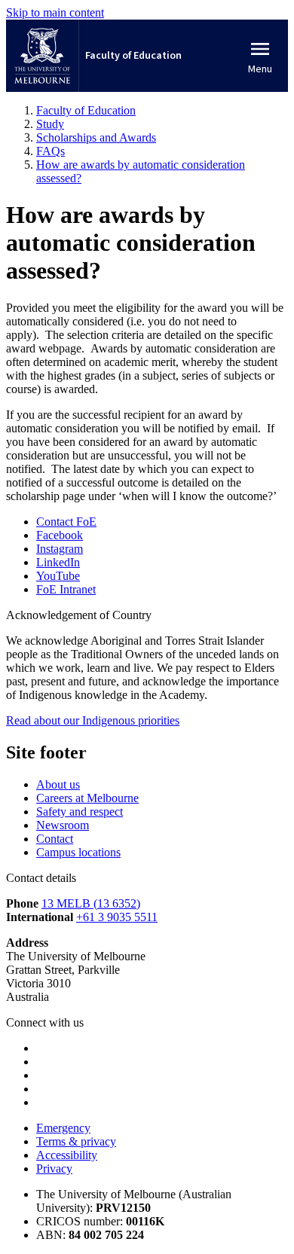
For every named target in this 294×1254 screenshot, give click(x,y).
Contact (54, 838)
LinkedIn (58, 562)
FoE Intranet (66, 589)
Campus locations (78, 852)
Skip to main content (55, 12)
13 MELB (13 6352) (90, 903)
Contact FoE (66, 521)
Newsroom (62, 825)
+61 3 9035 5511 (117, 917)
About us (58, 784)
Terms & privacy (76, 1141)
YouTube (58, 575)
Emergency (63, 1127)
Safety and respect (79, 811)
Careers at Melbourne (87, 798)
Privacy (54, 1168)
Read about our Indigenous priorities (92, 720)
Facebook (59, 535)
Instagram (59, 548)
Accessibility (66, 1155)
